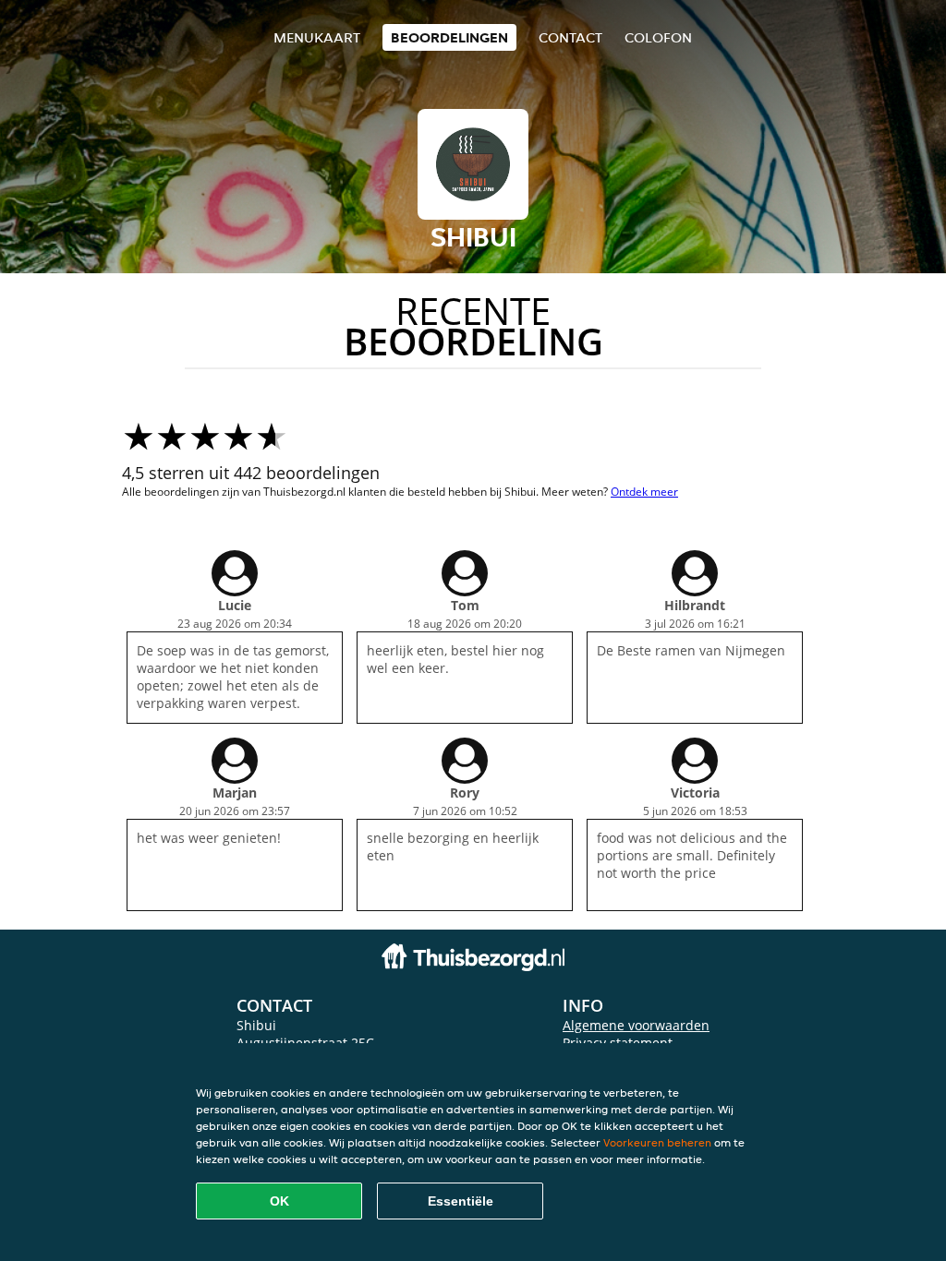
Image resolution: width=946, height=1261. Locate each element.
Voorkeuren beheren (657, 1142)
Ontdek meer (644, 491)
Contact (570, 37)
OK (279, 1201)
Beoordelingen (449, 37)
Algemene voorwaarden (636, 1025)
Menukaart (316, 37)
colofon (658, 37)
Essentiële (460, 1201)
